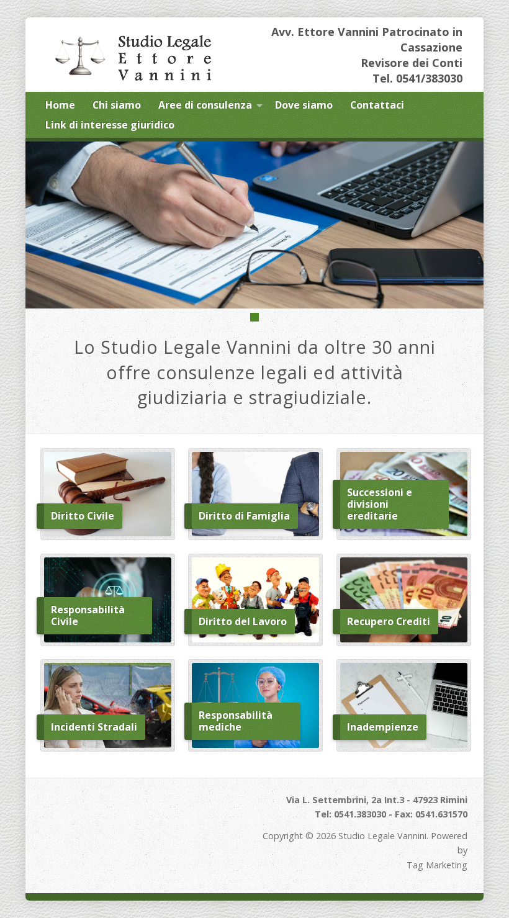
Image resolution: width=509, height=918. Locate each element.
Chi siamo (116, 105)
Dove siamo (304, 105)
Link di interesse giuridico (109, 125)
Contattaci (377, 105)
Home (60, 105)
